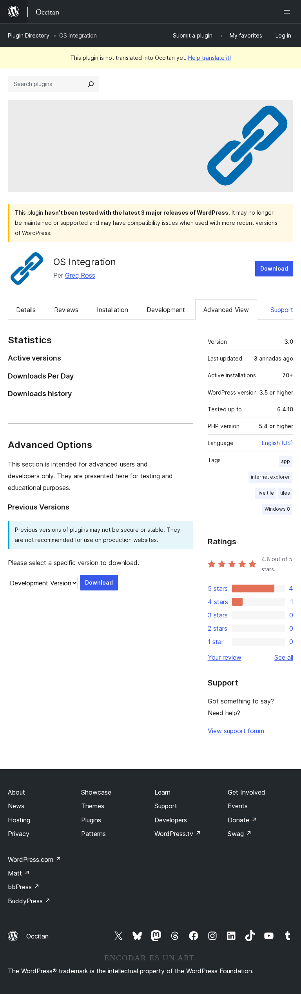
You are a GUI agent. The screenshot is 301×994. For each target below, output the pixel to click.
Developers (170, 820)
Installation (112, 310)
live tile (265, 493)
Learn (162, 792)
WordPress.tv (177, 834)
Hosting (19, 820)
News (16, 806)
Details (26, 310)
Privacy (18, 834)
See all (283, 657)
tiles (285, 493)
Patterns (93, 834)
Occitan (37, 936)
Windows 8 (277, 509)
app (285, 461)
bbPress (24, 887)
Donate (242, 820)
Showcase (96, 792)
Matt (19, 873)
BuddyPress (29, 901)
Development (166, 310)
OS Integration (84, 261)
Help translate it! (209, 57)
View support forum (236, 731)
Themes (92, 806)
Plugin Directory (28, 35)
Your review (224, 657)
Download (274, 268)
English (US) (277, 443)
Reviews (66, 310)
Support (281, 310)
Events (238, 806)
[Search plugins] (91, 84)
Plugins (91, 820)
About (16, 792)
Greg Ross (80, 275)
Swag (240, 834)
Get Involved (246, 792)
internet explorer (270, 477)
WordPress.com (34, 859)
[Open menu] (288, 11)
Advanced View (226, 310)
